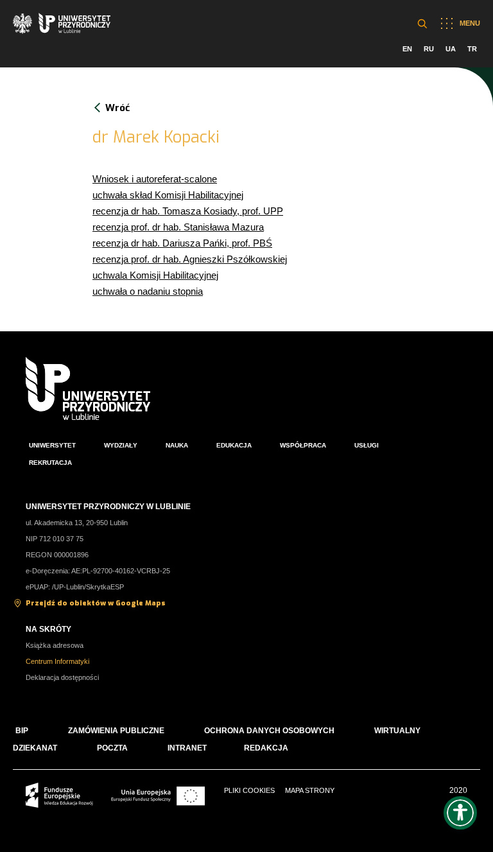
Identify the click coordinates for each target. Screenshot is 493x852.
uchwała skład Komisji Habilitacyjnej (167, 194)
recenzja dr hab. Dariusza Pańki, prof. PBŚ (182, 243)
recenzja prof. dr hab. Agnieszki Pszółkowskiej (189, 259)
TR (472, 49)
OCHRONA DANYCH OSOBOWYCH (269, 730)
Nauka (177, 445)
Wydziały (120, 445)
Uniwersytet (52, 445)
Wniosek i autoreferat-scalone (154, 178)
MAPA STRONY (309, 790)
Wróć (117, 107)
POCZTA (112, 747)
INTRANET (187, 747)
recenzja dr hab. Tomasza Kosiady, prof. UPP (187, 210)
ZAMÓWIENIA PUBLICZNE (116, 730)
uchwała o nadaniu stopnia (147, 291)
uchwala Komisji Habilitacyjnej (155, 275)
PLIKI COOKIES (249, 790)
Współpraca (303, 445)
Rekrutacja (50, 462)
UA (450, 49)
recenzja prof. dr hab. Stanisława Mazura (178, 227)
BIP (21, 730)
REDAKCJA (266, 747)
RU (429, 49)
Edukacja (234, 445)
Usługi (366, 445)
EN (407, 49)
